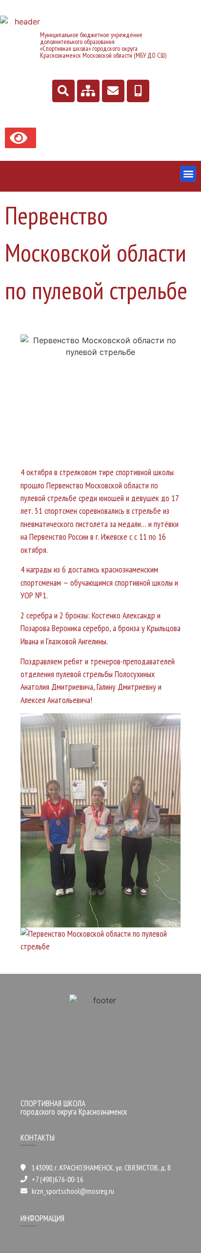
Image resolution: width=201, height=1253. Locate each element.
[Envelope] (113, 91)
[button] (188, 174)
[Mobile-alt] (138, 91)
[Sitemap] (88, 91)
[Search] (63, 91)
